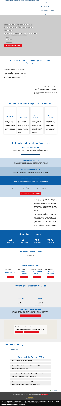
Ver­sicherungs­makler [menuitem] (44, 10)
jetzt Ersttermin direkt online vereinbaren (30, 154)
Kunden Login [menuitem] (44, 14)
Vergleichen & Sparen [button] (37, 276)
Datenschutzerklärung (35, 402)
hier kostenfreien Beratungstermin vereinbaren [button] (30, 193)
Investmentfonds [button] (10, 276)
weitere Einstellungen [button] (22, 404)
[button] (13, 45)
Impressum (15, 394)
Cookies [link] (39, 394)
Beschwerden (35, 394)
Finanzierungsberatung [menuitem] (45, 6)
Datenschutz (26, 394)
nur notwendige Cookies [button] (14, 404)
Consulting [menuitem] (52, 10)
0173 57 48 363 (40, 302)
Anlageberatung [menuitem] (46, 2)
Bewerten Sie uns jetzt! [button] (30, 255)
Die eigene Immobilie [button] (24, 276)
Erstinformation (30, 394)
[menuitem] (41, 3)
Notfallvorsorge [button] (50, 276)
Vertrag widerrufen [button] (44, 394)
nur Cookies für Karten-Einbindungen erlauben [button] (32, 332)
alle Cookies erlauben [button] (19, 332)
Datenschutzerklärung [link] (41, 329)
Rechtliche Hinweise (20, 394)
